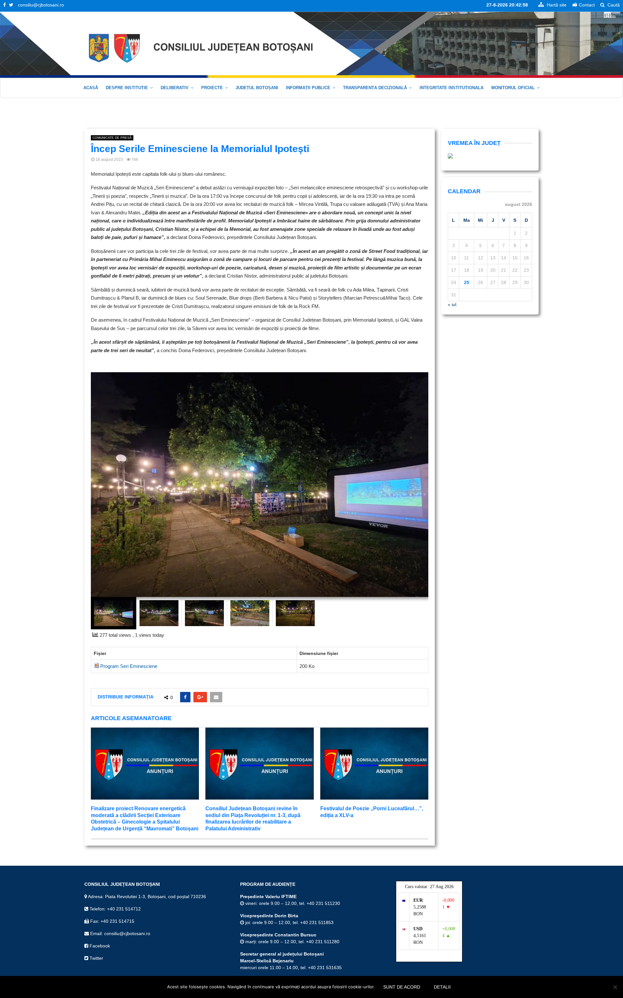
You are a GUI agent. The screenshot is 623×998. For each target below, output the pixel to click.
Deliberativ (175, 87)
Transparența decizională (375, 87)
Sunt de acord (401, 987)
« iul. (453, 304)
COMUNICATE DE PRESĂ (112, 137)
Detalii (442, 987)
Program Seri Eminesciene (128, 666)
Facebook (99, 945)
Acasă (90, 87)
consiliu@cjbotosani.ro (41, 4)
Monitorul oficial (513, 87)
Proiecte (212, 87)
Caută (613, 4)
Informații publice (308, 87)
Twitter (95, 958)
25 (466, 282)
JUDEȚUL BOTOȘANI (257, 87)
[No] (615, 987)
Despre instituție (127, 87)
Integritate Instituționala (451, 87)
